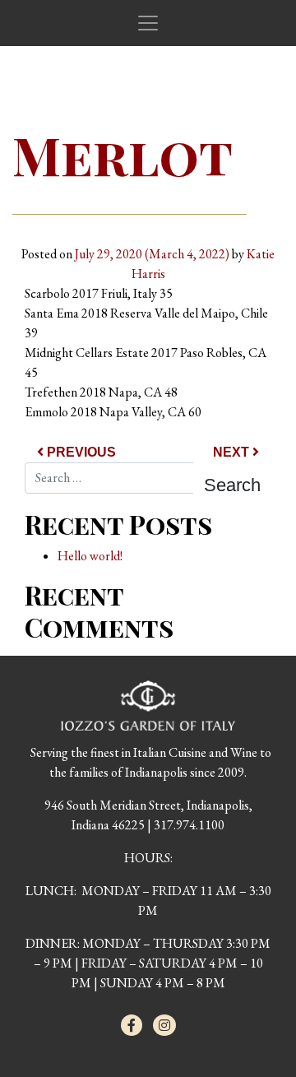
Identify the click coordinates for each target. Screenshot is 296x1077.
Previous (80, 452)
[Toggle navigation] (148, 23)
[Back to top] (250, 1031)
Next (232, 452)
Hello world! (90, 555)
